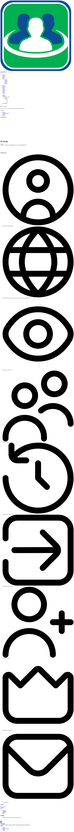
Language (2, 110)
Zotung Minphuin (3, 71)
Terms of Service (12, 824)
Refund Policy (27, 824)
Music (4, 813)
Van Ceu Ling (2, 806)
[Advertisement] (9, 148)
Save (5, 117)
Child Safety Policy (21, 824)
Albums (4, 811)
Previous (1, 807)
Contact (17, 824)
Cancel (2, 117)
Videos (4, 812)
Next (1, 808)
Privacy (8, 824)
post (19, 817)
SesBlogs (4, 810)
